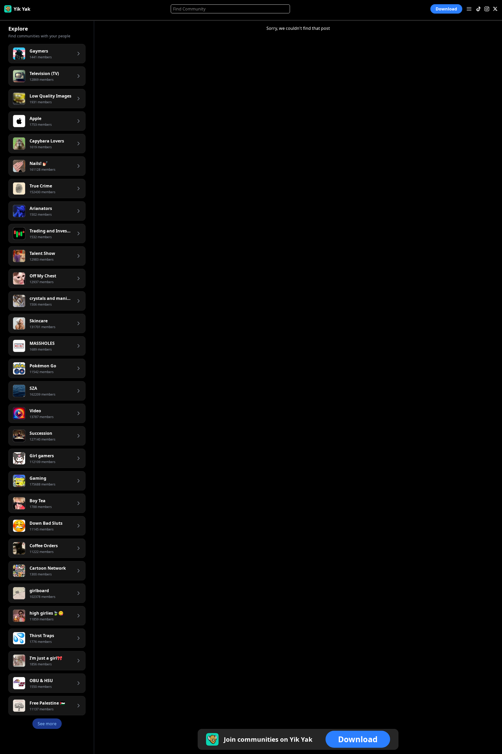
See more (47, 724)
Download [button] (446, 9)
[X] (495, 9)
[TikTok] (478, 9)
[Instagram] (486, 9)
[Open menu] (469, 9)
